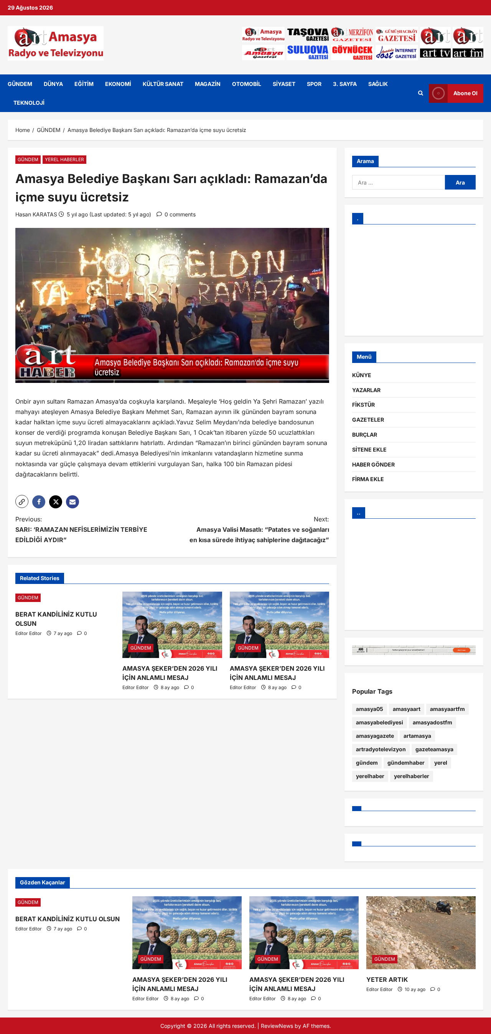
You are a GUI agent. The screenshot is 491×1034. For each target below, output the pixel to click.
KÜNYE (361, 375)
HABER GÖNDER (373, 464)
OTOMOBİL (246, 84)
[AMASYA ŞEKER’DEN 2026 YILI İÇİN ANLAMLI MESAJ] (172, 625)
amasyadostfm (432, 722)
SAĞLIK (378, 84)
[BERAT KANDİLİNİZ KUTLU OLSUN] (65, 598)
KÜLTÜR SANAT (163, 84)
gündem (367, 762)
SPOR (314, 84)
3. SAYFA (345, 84)
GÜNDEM (20, 84)
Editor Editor (28, 633)
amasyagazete (375, 735)
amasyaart (406, 709)
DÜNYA (53, 84)
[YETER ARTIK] (421, 932)
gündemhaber (406, 762)
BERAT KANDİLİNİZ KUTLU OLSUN (67, 919)
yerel (440, 762)
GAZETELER (368, 419)
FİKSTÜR (363, 404)
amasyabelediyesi (379, 722)
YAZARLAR (366, 390)
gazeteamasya (434, 749)
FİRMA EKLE (368, 479)
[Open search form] (420, 93)
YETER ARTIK (387, 979)
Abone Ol (465, 93)
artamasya (417, 735)
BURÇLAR (364, 434)
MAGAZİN (208, 84)
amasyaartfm (447, 709)
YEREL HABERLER (64, 159)
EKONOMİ (118, 84)
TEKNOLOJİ (28, 102)
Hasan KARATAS (36, 214)
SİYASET (284, 84)
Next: (259, 529)
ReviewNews (277, 1025)
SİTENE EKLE (369, 449)
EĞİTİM (84, 84)
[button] (21, 501)
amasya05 (369, 709)
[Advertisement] (414, 280)
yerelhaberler (411, 776)
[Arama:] (398, 182)
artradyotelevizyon (381, 749)
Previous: (81, 529)
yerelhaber (370, 776)
